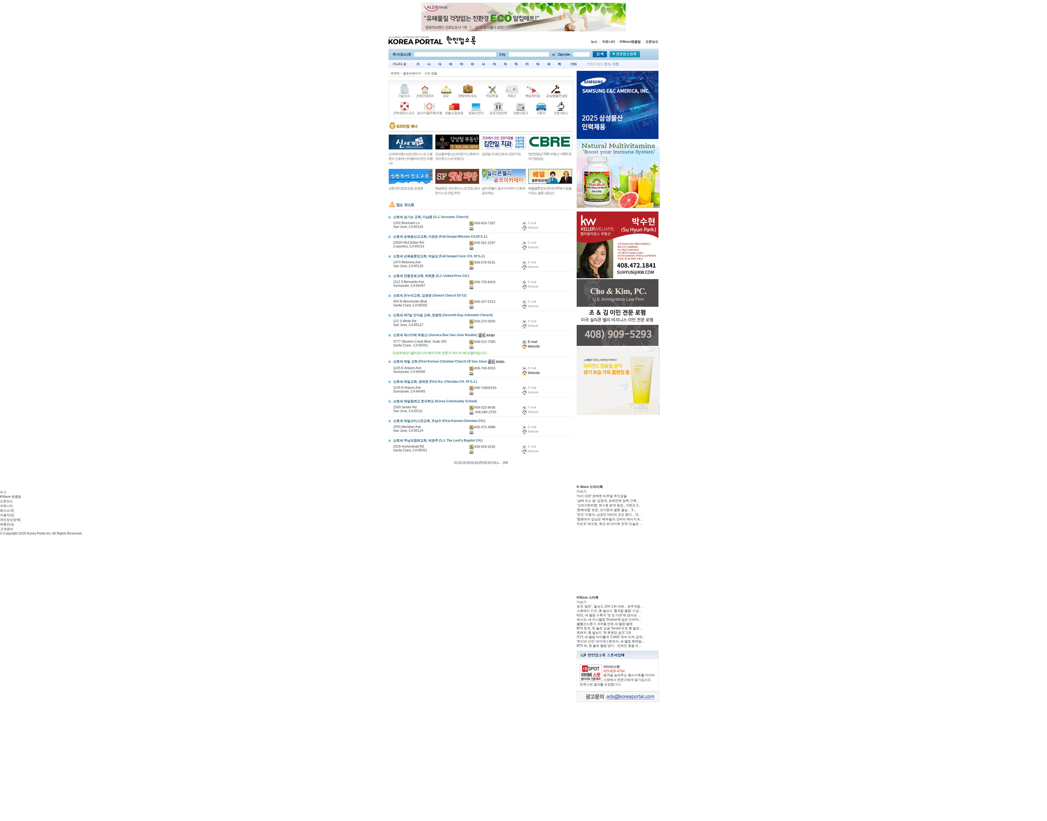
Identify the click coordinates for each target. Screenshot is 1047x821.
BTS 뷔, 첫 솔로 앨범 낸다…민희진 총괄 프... (609, 646)
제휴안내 (6, 524)
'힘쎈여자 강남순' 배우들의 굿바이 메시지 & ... (610, 519)
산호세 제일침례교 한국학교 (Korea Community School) (435, 401)
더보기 (581, 491)
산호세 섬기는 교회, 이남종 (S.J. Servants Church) (430, 217)
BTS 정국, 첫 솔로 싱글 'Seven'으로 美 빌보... (609, 628)
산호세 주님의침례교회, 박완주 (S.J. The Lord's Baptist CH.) (438, 440)
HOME (395, 73)
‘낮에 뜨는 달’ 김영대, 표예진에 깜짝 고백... (608, 501)
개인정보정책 (10, 520)
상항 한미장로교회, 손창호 (406, 188)
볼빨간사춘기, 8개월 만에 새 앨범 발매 (605, 624)
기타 (573, 64)
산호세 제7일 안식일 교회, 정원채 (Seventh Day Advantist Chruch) (443, 315)
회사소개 (6, 510)
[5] (472, 462)
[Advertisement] (617, 450)
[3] (464, 462)
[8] (485, 462)
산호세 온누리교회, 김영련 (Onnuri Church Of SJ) (430, 295)
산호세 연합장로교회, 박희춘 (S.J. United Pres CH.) (431, 276)
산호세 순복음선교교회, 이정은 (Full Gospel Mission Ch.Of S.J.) (440, 237)
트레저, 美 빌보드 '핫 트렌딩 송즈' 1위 (604, 633)
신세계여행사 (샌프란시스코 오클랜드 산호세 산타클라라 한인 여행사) (411, 158)
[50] (505, 462)
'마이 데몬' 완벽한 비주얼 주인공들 (602, 496)
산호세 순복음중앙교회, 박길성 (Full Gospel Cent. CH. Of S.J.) (439, 256)
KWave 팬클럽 (10, 497)
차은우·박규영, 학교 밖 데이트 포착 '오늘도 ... (609, 524)
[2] (460, 462)
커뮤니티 (608, 42)
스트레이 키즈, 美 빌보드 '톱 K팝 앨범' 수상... (609, 611)
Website (533, 346)
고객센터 (6, 529)
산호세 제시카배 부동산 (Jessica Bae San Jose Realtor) (435, 335)
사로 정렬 (430, 73)
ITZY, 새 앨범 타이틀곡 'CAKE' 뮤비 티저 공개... (611, 637)
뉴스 (594, 42)
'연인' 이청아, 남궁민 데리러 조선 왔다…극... (609, 515)
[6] (476, 462)
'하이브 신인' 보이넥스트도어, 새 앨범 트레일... (610, 641)
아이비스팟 (611, 667)
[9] (489, 462)
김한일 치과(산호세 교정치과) (501, 154)
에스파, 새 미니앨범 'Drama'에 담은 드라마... (609, 619)
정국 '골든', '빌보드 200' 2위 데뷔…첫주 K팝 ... (610, 606)
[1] (456, 462)
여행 (615, 64)
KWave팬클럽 (630, 42)
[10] (494, 462)
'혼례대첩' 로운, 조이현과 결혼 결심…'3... (606, 510)
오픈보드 (651, 42)
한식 (607, 64)
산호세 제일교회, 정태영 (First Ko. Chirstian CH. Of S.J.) (435, 382)
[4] (468, 462)
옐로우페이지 (412, 73)
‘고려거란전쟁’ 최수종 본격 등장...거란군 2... (609, 505)
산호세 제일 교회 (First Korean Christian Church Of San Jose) (440, 361)
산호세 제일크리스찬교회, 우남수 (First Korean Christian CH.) (439, 421)
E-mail (532, 342)
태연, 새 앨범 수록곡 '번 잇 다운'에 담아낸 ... (608, 615)
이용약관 (6, 515)
